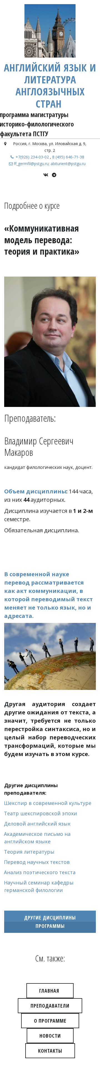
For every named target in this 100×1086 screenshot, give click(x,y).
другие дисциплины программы (50, 921)
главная (50, 990)
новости (50, 1035)
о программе (50, 1020)
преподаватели (50, 1005)
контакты (50, 1050)
